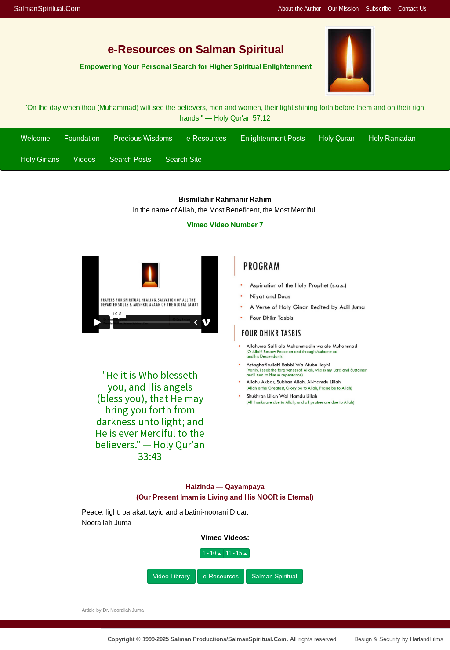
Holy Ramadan (392, 138)
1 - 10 (210, 553)
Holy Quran (337, 138)
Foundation (82, 138)
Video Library (171, 576)
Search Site (183, 159)
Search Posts (130, 159)
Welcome (35, 138)
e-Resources (206, 138)
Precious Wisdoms (143, 138)
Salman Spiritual (274, 576)
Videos (84, 159)
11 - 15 (234, 553)
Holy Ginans (40, 159)
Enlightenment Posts (272, 138)
